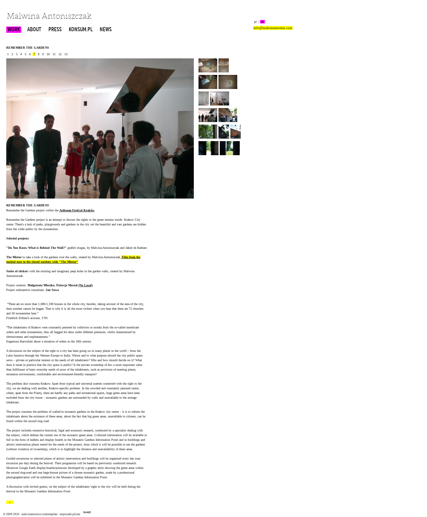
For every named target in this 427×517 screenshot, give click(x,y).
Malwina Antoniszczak (49, 17)
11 (54, 54)
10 (48, 54)
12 (60, 54)
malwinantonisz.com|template (40, 514)
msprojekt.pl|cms (70, 514)
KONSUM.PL (81, 29)
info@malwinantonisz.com (273, 28)
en (262, 21)
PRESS (55, 29)
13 (65, 54)
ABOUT (34, 29)
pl (255, 21)
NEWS (106, 29)
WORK (14, 29)
